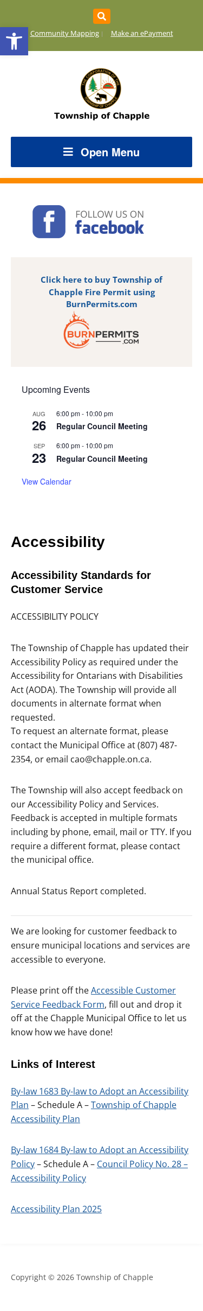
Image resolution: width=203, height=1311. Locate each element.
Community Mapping (64, 33)
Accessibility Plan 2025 (56, 1209)
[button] (14, 41)
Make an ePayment (142, 33)
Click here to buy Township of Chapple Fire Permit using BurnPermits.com (101, 291)
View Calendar (46, 481)
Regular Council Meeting (102, 426)
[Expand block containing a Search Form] (101, 16)
